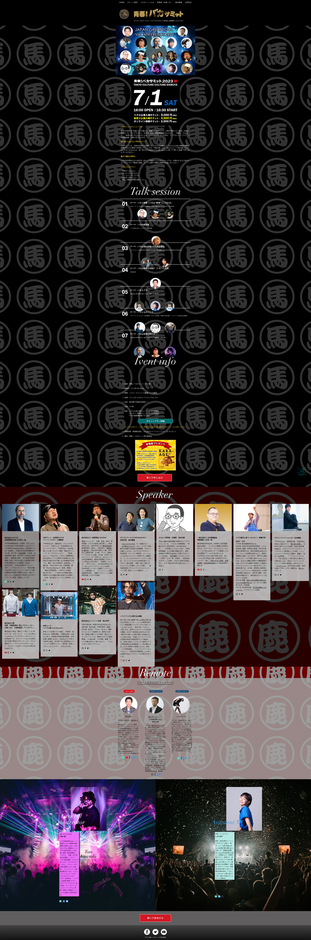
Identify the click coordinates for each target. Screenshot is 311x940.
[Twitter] (52, 584)
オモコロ (188, 728)
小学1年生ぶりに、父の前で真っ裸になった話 (224, 848)
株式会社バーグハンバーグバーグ (181, 731)
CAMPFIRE (22, 553)
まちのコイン (150, 737)
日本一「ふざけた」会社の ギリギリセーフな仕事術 (182, 749)
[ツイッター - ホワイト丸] (155, 932)
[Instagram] (121, 660)
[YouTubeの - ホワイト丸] (164, 932)
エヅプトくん (281, 566)
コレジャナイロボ (128, 544)
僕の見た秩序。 (296, 544)
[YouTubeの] (83, 579)
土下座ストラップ (128, 546)
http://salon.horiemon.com (126, 743)
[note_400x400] (6, 582)
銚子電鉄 (173, 556)
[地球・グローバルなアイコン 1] (8, 582)
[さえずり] (134, 757)
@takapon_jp (135, 753)
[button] (147, 2)
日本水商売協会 (209, 563)
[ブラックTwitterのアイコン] (13, 582)
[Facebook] (49, 584)
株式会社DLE (107, 546)
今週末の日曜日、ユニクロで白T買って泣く (224, 852)
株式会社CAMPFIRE (11, 538)
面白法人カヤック (157, 725)
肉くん (301, 568)
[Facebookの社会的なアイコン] (130, 757)
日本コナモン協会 (216, 561)
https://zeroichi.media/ (125, 751)
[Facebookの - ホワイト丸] (147, 932)
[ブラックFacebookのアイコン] (11, 582)
